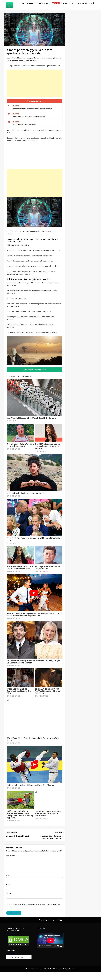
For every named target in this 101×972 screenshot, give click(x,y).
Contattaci (43, 3)
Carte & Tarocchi (85, 3)
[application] (50, 940)
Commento (10, 856)
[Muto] (58, 946)
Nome (8, 876)
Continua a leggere (34, 369)
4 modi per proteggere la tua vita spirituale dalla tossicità (29, 51)
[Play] (40, 946)
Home (21, 3)
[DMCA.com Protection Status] (19, 941)
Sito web (9, 893)
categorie (31, 3)
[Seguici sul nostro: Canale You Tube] (55, 3)
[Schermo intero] (61, 946)
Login (65, 3)
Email (8, 884)
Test (72, 3)
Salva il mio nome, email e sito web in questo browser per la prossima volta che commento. (34, 905)
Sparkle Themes (70, 969)
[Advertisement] (34, 83)
